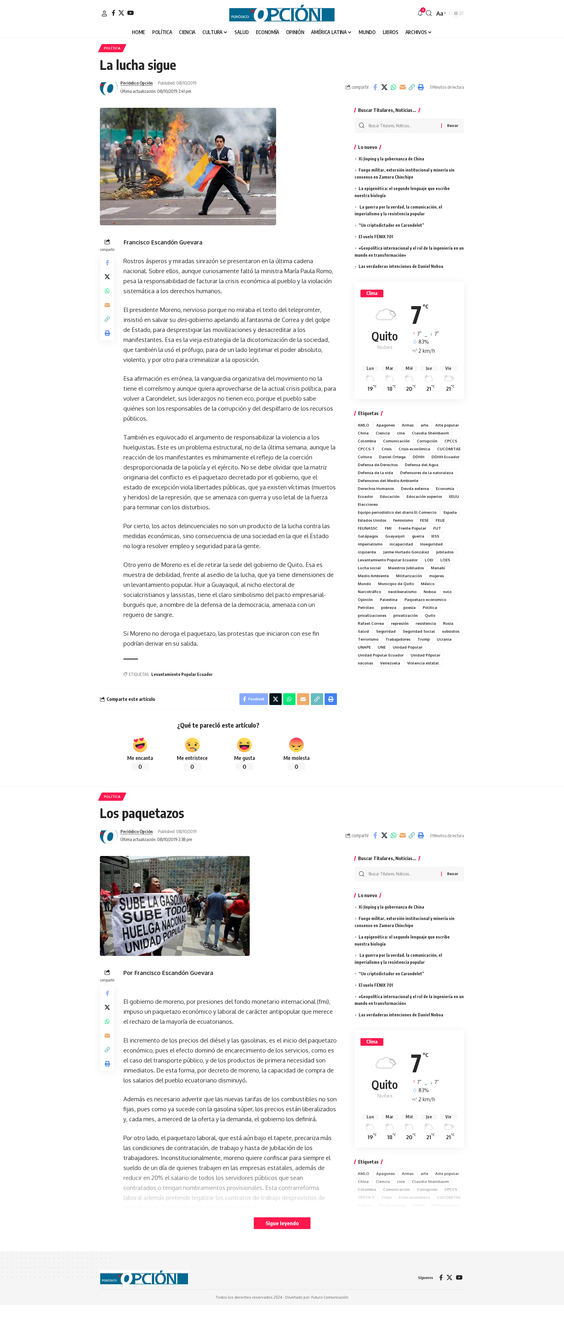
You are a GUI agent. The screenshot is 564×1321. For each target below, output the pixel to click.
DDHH (418, 456)
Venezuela (390, 663)
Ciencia (383, 433)
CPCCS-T (366, 449)
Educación (390, 496)
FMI (388, 528)
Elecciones (368, 504)
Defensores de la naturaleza (426, 472)
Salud (363, 631)
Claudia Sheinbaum (430, 433)
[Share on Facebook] (375, 87)
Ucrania (444, 639)
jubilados (445, 552)
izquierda (367, 552)
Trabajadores (397, 639)
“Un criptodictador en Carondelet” (391, 225)
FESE (424, 520)
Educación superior (424, 496)
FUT (437, 528)
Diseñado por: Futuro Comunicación (316, 1297)
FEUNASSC (368, 528)
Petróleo (366, 607)
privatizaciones (372, 615)
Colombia (367, 441)
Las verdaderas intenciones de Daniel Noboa (401, 266)
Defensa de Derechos (378, 464)
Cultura (365, 456)
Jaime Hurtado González (406, 552)
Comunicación (396, 441)
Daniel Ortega (392, 456)
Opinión (365, 599)
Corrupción (427, 441)
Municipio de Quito (396, 583)
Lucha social (369, 567)
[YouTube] (130, 13)
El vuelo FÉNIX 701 (376, 236)
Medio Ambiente (373, 575)
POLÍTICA (112, 48)
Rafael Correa (371, 623)
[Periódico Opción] (282, 13)
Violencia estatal (423, 663)
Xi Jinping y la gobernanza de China (391, 158)
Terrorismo (368, 639)
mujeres (436, 575)
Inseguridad (431, 544)
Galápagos (368, 536)
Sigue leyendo (282, 1223)
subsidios (450, 631)
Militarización (409, 575)
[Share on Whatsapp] (393, 87)
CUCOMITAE (449, 449)
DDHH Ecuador (445, 456)
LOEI (429, 560)
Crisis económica (414, 449)
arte (424, 425)
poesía (409, 607)
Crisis (387, 449)
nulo (447, 591)
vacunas (365, 663)
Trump (423, 639)
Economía (445, 488)
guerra (418, 536)
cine (401, 433)
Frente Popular (412, 528)
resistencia (426, 623)
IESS (435, 536)
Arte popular (447, 425)
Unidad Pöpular (425, 655)
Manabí (438, 567)
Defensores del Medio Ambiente (388, 480)
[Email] (402, 87)
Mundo (364, 583)
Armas (408, 425)
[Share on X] (384, 87)
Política (430, 607)
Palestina (388, 599)
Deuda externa (415, 488)
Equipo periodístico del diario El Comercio (397, 512)
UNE (382, 647)
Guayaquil (395, 536)
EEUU (454, 496)
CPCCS (450, 441)
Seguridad (386, 631)
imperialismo (370, 544)
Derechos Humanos (376, 488)
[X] (121, 13)
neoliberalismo (402, 591)
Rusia (448, 623)
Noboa (430, 591)
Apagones (385, 425)
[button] (104, 13)
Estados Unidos (372, 520)
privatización (405, 615)
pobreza (388, 607)
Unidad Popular (407, 647)
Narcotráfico (369, 591)
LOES (445, 560)
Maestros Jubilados (406, 567)
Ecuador (365, 496)
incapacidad (401, 544)
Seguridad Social (419, 631)
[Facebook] (113, 13)
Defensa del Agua (421, 464)
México (427, 583)
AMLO (363, 425)
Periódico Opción (136, 82)
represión (400, 623)
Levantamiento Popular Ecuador (182, 674)
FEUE (440, 520)
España (450, 512)
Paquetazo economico (425, 599)
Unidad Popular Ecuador (381, 655)
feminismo (403, 520)
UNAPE (364, 647)
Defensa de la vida (375, 472)
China (363, 433)
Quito (430, 615)
